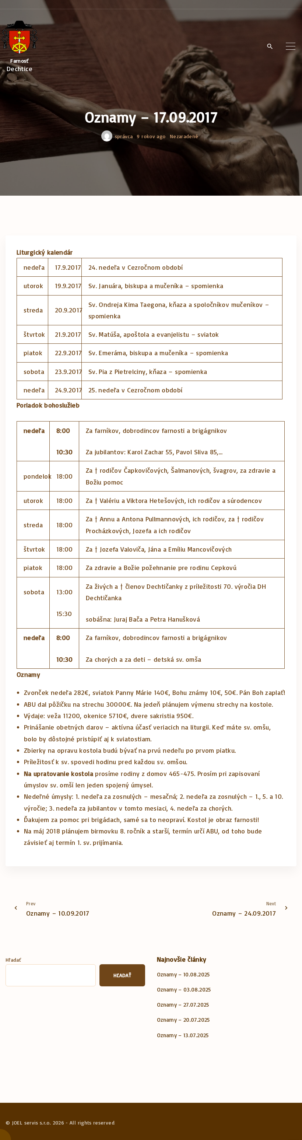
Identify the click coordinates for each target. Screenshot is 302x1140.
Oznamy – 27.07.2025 (183, 1004)
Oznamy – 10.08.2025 (183, 974)
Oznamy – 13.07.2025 (183, 1035)
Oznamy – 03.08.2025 (184, 989)
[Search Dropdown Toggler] (269, 46)
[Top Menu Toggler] (290, 46)
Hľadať (13, 960)
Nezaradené (184, 136)
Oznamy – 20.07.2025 (183, 1019)
